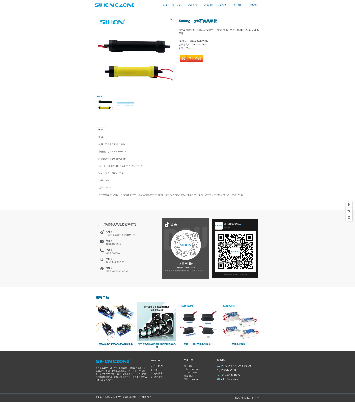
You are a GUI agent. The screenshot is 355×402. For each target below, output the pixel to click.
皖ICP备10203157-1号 (247, 397)
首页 (165, 5)
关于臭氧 (176, 5)
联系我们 (254, 5)
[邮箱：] (102, 241)
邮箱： (109, 240)
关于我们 (238, 5)
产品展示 (192, 5)
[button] (171, 18)
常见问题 (208, 5)
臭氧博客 (221, 5)
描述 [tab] (100, 130)
